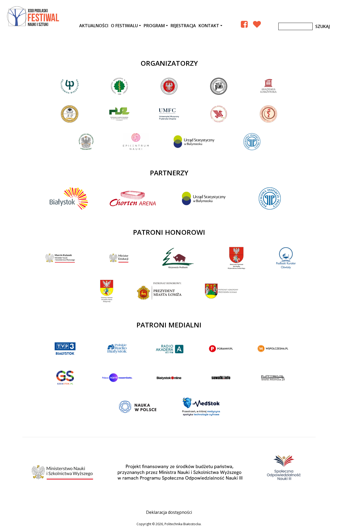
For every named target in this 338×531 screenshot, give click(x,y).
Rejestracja (183, 26)
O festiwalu (124, 26)
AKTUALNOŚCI (93, 26)
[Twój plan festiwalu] (257, 24)
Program (154, 26)
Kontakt (209, 26)
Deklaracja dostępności (169, 512)
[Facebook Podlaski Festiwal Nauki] (244, 24)
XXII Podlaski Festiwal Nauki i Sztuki (33, 16)
